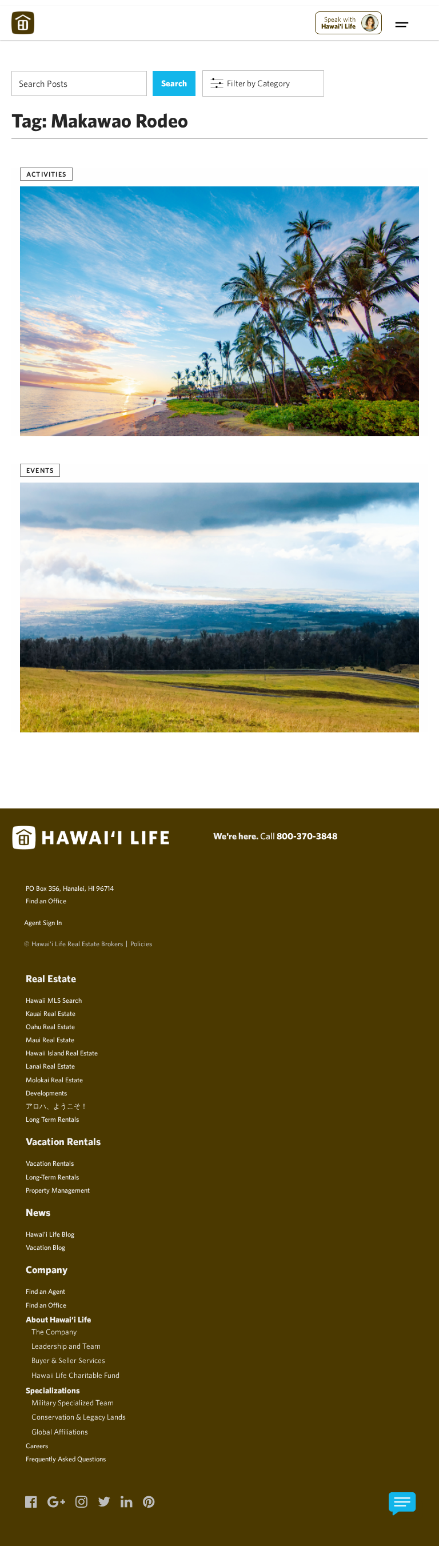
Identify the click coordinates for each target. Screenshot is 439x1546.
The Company (54, 1331)
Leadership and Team (66, 1345)
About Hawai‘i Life (58, 1319)
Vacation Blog (45, 1247)
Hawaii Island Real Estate (62, 1053)
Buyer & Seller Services (68, 1360)
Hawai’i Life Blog (50, 1234)
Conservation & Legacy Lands (78, 1416)
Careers (37, 1445)
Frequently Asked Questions (66, 1459)
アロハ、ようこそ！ (56, 1106)
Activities (46, 174)
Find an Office (46, 900)
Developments (46, 1093)
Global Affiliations (59, 1431)
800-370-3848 (307, 836)
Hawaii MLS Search (54, 1000)
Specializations (53, 1390)
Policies (141, 943)
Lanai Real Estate (50, 1066)
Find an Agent (45, 1291)
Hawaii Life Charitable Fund (75, 1375)
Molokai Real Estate (54, 1079)
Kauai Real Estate (50, 1013)
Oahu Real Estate (50, 1026)
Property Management (58, 1190)
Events (40, 470)
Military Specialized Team (72, 1402)
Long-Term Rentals (52, 1177)
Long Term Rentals (52, 1119)
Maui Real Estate (50, 1039)
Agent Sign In (43, 922)
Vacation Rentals (50, 1163)
